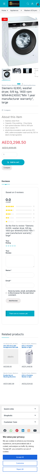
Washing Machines (30, 85)
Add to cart (14, 162)
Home (4, 10)
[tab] (6, 182)
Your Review (8, 252)
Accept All (20, 457)
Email (8, 281)
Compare (7, 110)
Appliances (14, 10)
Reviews (6, 181)
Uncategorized (7, 343)
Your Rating (8, 242)
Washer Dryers (6, 85)
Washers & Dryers (30, 10)
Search (28, 3)
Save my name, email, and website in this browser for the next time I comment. (21, 293)
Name (8, 270)
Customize (20, 463)
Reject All (20, 469)
